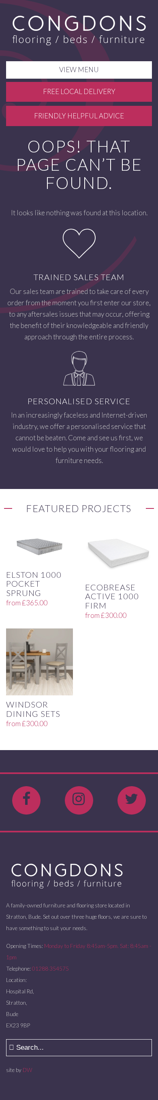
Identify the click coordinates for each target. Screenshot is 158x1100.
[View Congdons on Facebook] (26, 800)
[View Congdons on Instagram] (79, 800)
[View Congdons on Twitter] (131, 800)
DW (27, 1070)
